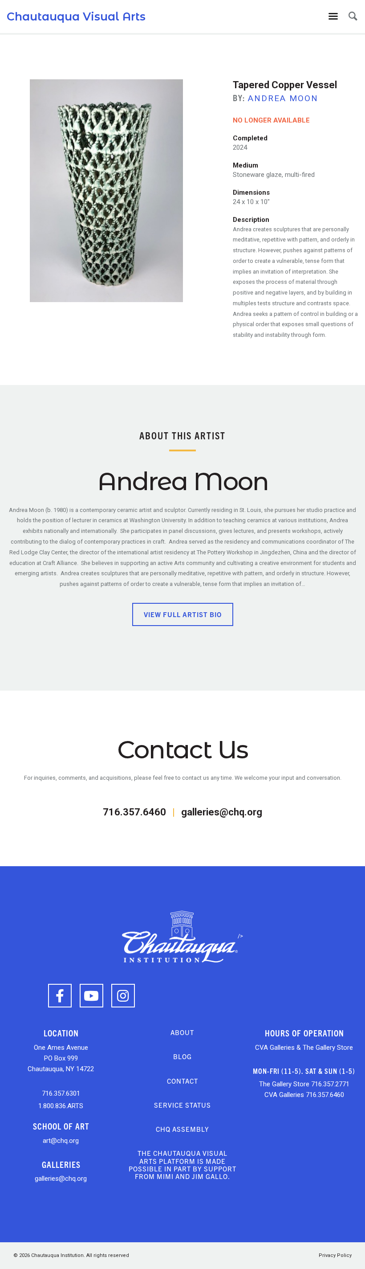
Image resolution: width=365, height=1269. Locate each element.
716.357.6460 (134, 812)
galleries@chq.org (221, 812)
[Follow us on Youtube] (91, 995)
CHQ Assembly (182, 1129)
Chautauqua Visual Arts (76, 16)
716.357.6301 (61, 1093)
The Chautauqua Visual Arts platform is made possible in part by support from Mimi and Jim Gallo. (182, 1164)
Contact (182, 1081)
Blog (182, 1056)
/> (240, 936)
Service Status (182, 1105)
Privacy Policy (335, 1255)
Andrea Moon (283, 98)
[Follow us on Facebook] (60, 995)
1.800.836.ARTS (60, 1106)
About (182, 1032)
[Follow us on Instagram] (123, 995)
